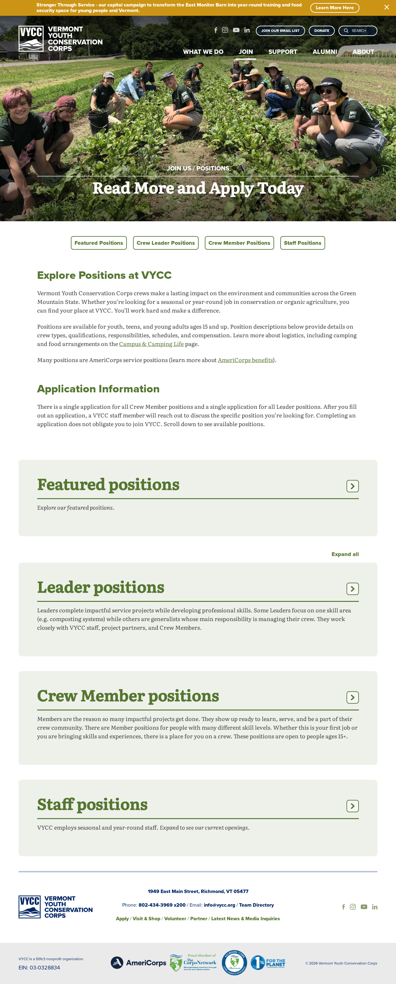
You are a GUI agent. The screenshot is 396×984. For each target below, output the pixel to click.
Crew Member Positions (239, 243)
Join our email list (280, 30)
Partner (198, 918)
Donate (321, 30)
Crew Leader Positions (166, 243)
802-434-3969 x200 (162, 904)
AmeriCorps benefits (245, 361)
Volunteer (175, 918)
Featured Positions (99, 243)
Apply (122, 918)
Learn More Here (335, 7)
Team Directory (256, 904)
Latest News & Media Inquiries (245, 918)
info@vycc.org (219, 904)
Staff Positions (302, 243)
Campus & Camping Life (151, 344)
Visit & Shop (146, 918)
